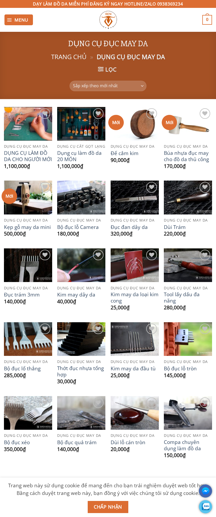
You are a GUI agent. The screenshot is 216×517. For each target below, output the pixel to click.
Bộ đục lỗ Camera (78, 227)
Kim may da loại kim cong (135, 297)
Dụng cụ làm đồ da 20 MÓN (79, 156)
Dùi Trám (175, 227)
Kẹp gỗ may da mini (27, 227)
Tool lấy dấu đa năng (182, 297)
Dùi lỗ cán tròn (128, 442)
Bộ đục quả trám (77, 442)
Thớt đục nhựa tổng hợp (80, 371)
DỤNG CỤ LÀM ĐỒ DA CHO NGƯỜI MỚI (28, 156)
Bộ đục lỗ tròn (180, 368)
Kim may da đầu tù (133, 368)
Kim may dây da (76, 294)
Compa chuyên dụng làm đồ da (182, 445)
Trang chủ (69, 56)
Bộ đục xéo (17, 442)
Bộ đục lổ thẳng (22, 368)
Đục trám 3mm (22, 294)
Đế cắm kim (125, 153)
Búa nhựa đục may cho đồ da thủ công (186, 156)
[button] (18, 19)
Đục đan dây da (129, 227)
